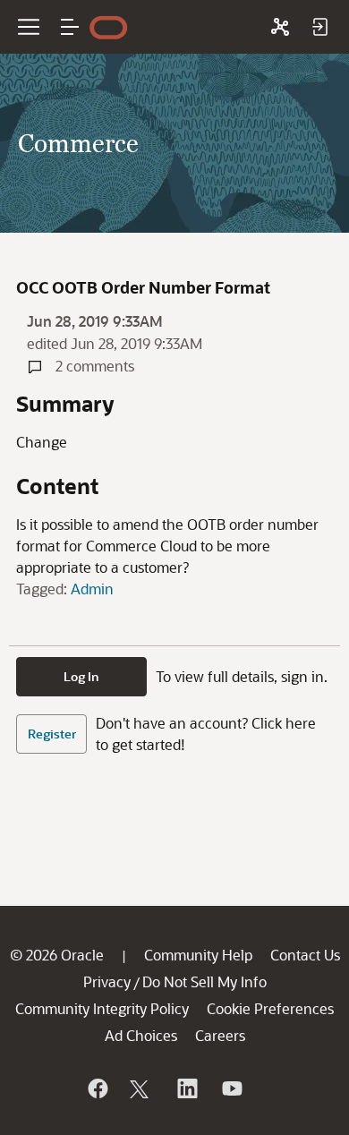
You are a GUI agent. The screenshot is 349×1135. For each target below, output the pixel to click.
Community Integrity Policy (102, 1008)
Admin (92, 588)
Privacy (107, 981)
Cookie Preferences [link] (270, 1008)
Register (52, 733)
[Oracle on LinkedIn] (186, 1088)
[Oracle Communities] (280, 27)
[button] (69, 27)
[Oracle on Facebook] (96, 1088)
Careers (220, 1035)
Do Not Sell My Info (204, 981)
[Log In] (319, 27)
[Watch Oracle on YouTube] (231, 1088)
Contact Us (305, 954)
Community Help (198, 954)
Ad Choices (141, 1035)
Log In (81, 676)
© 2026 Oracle (57, 954)
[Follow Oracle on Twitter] (141, 1088)
